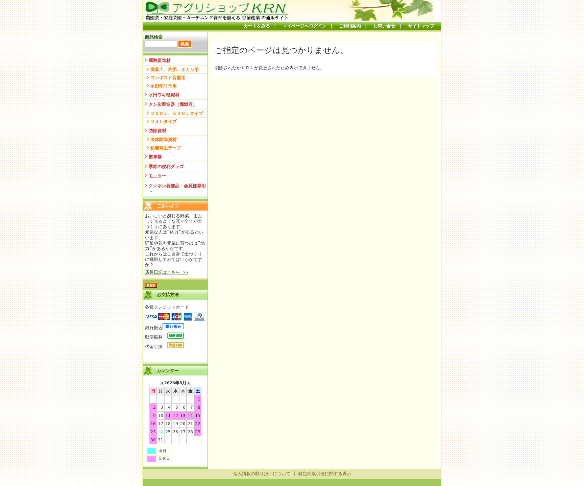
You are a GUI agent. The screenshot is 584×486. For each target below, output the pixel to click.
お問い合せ (384, 25)
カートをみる (257, 25)
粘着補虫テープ (165, 147)
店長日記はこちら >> (166, 272)
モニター (157, 175)
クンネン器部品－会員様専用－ (177, 188)
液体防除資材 (163, 139)
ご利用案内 (350, 25)
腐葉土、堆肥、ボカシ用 (174, 69)
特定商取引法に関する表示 (324, 473)
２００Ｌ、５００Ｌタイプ (176, 113)
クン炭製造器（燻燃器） (173, 104)
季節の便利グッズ (166, 166)
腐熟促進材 (160, 60)
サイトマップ (421, 25)
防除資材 (157, 130)
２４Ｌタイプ (163, 121)
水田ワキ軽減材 (164, 94)
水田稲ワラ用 (163, 86)
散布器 (155, 156)
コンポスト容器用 (168, 77)
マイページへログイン (304, 25)
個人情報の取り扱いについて (261, 473)
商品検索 (154, 37)
